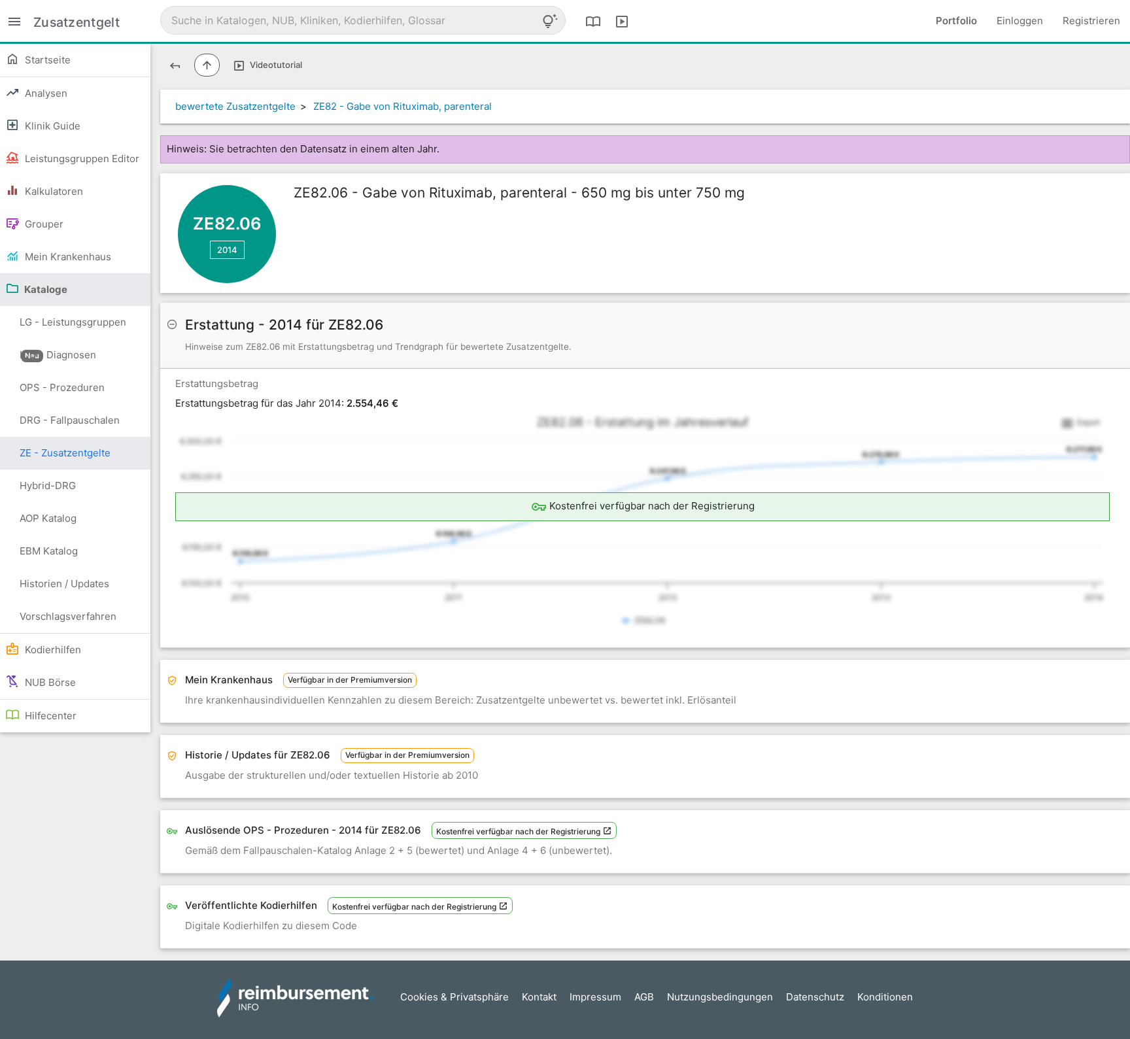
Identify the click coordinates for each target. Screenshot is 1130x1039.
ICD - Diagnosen (58, 355)
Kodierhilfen (51, 649)
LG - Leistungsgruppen (73, 327)
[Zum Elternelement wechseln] (207, 65)
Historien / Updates (64, 583)
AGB (644, 997)
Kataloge (44, 289)
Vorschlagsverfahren (68, 616)
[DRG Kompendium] (593, 21)
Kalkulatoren (52, 191)
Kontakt (539, 997)
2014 (227, 250)
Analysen (44, 93)
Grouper (42, 224)
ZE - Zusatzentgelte (65, 453)
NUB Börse (49, 682)
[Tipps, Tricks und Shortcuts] (550, 21)
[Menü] (14, 20)
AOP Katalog (48, 518)
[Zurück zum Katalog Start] (174, 65)
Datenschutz (815, 997)
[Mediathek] (622, 21)
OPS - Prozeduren (62, 387)
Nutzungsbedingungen (720, 997)
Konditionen (885, 997)
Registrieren (1091, 20)
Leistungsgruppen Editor (80, 158)
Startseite (46, 60)
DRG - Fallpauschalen (70, 420)
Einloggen (1020, 20)
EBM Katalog (49, 551)
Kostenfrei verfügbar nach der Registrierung (519, 831)
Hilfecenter (49, 715)
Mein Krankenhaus (66, 256)
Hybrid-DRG (48, 485)
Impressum (595, 997)
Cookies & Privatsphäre (454, 997)
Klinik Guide (51, 126)
